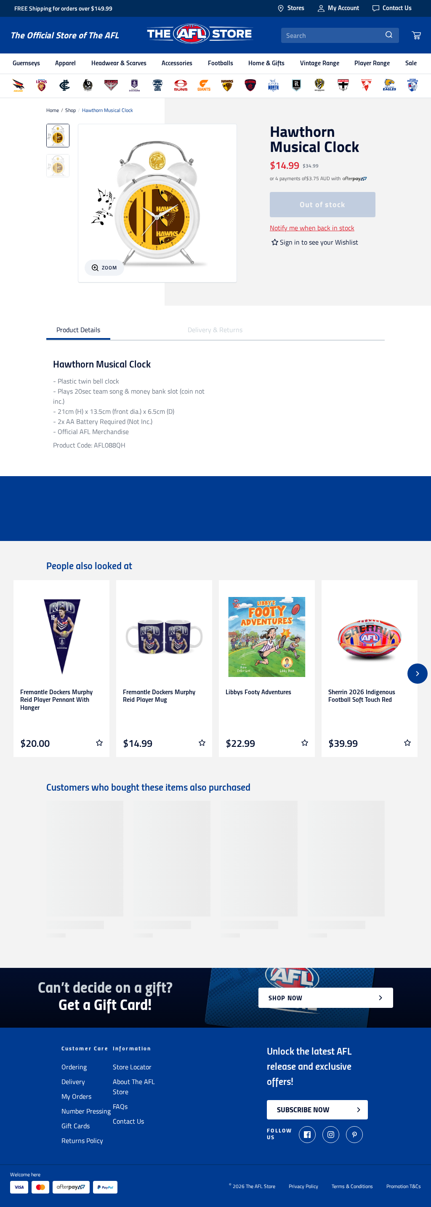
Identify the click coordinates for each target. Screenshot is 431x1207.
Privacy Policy (303, 1186)
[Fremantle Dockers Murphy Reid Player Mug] (164, 637)
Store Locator (132, 1067)
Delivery (73, 1081)
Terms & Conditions (352, 1186)
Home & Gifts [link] (266, 63)
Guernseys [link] (26, 63)
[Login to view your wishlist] (99, 742)
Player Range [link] (372, 63)
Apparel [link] (65, 63)
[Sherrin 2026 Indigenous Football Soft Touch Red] (370, 637)
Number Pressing (86, 1111)
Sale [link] (411, 63)
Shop (70, 110)
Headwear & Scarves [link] (118, 63)
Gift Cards (75, 1126)
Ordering (74, 1067)
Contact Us (128, 1121)
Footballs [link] (220, 63)
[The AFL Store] (200, 35)
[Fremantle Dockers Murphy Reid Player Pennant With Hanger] (61, 637)
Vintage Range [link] (319, 63)
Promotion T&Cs (403, 1186)
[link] (355, 178)
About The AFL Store (134, 1086)
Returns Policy (82, 1140)
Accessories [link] (177, 63)
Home (52, 110)
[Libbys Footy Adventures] (267, 637)
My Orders (76, 1096)
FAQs (120, 1106)
